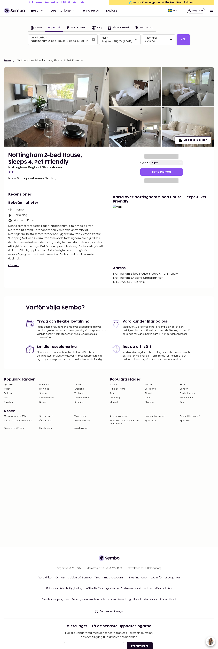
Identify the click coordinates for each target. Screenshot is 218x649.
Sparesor (185, 420)
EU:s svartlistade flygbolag (64, 588)
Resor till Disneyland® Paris (18, 420)
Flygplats (145, 163)
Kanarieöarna (81, 398)
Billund (148, 384)
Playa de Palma (117, 389)
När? (104, 37)
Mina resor (91, 10)
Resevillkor (45, 577)
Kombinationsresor (155, 416)
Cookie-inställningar (112, 611)
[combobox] (60, 41)
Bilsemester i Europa (14, 428)
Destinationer (61, 10)
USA (6, 398)
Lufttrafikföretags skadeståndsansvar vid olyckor (118, 588)
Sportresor (150, 420)
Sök (183, 39)
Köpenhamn (186, 398)
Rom (112, 393)
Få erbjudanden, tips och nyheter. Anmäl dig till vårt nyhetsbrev (114, 599)
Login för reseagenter (165, 577)
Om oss (61, 577)
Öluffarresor (45, 420)
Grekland (79, 389)
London (184, 389)
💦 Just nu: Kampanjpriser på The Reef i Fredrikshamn (161, 2)
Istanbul (114, 402)
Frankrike (44, 389)
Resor (35, 10)
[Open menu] (211, 10)
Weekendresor (82, 420)
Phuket (148, 393)
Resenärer (151, 37)
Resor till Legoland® (190, 416)
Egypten (8, 402)
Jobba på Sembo (80, 577)
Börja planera (161, 172)
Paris (182, 384)
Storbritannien (46, 398)
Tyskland (8, 393)
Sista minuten (46, 416)
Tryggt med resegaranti (110, 577)
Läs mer (13, 265)
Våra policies (163, 588)
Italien (7, 389)
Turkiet (77, 384)
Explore (112, 10)
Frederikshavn (187, 393)
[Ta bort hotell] (93, 40)
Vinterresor (80, 416)
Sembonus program (55, 599)
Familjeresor (45, 428)
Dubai (148, 398)
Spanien (8, 384)
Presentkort (168, 599)
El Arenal (149, 402)
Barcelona (150, 389)
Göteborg (115, 398)
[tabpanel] (109, 39)
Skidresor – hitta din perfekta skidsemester (124, 422)
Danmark (44, 384)
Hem (7, 60)
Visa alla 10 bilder (195, 140)
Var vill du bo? (38, 37)
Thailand (78, 393)
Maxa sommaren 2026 (15, 416)
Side (182, 402)
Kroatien (78, 402)
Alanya (113, 384)
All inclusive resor (119, 416)
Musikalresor (81, 428)
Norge (42, 402)
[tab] (36, 28)
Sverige (43, 393)
